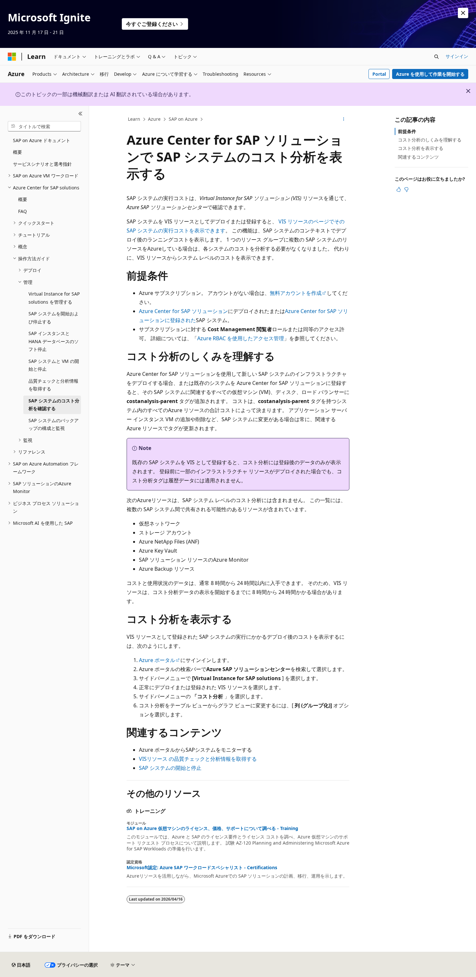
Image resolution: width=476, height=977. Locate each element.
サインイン (457, 56)
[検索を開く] (436, 56)
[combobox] (44, 126)
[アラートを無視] (463, 13)
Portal (379, 74)
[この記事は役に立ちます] (398, 189)
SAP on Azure (183, 119)
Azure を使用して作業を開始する (430, 74)
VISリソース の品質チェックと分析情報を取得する (198, 758)
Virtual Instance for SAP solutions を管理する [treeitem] (54, 298)
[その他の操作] (343, 119)
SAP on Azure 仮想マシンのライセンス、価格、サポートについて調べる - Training (212, 828)
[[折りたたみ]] (80, 113)
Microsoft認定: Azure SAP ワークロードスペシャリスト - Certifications (202, 867)
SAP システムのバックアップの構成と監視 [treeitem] (53, 424)
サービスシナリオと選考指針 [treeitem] (42, 164)
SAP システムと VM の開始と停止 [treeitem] (53, 365)
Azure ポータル (157, 660)
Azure (154, 119)
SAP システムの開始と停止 (170, 767)
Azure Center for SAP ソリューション (183, 311)
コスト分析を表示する (420, 148)
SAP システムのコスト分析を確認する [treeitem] (53, 405)
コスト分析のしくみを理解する (429, 140)
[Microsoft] (12, 56)
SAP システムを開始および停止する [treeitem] (53, 317)
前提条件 (407, 131)
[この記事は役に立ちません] (406, 189)
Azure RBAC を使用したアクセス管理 (240, 338)
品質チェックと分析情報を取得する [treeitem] (53, 385)
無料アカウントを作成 (296, 293)
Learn (134, 119)
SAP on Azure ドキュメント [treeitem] (41, 140)
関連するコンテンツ (418, 157)
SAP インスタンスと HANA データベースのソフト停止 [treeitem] (53, 341)
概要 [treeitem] (17, 152)
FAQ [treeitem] (22, 211)
